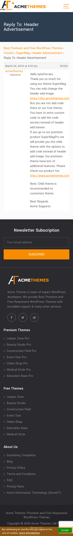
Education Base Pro (20, 376)
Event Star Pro (16, 357)
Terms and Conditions (21, 474)
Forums (9, 53)
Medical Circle (16, 434)
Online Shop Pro (17, 363)
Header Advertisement (47, 53)
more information (29, 533)
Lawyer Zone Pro (18, 338)
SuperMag (23, 53)
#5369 (64, 66)
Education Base (17, 428)
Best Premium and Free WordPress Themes (33, 48)
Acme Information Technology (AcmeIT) (34, 493)
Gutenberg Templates (21, 455)
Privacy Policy (16, 468)
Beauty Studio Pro (19, 345)
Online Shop (14, 422)
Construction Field (19, 409)
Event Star (14, 416)
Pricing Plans (15, 486)
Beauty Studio (16, 403)
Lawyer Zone (15, 397)
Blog (10, 461)
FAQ (9, 480)
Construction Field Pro (21, 351)
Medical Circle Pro (19, 370)
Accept (65, 530)
